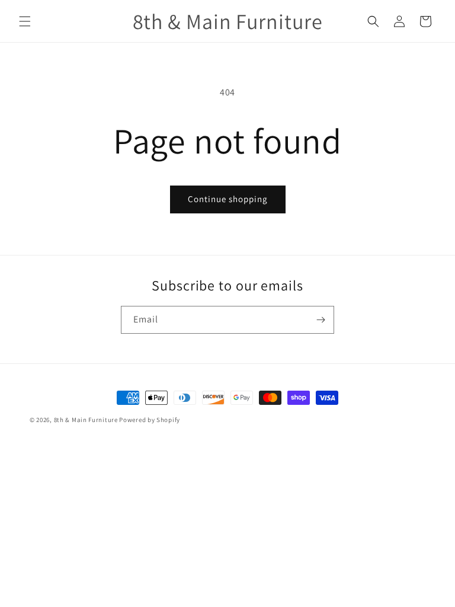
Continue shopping (228, 199)
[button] (25, 21)
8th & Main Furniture (86, 420)
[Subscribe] (320, 320)
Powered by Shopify (149, 420)
